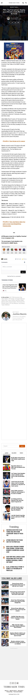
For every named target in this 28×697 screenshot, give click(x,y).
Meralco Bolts (5, 301)
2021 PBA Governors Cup (15, 297)
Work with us (20, 690)
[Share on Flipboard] (15, 22)
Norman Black (12, 301)
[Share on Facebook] (9, 22)
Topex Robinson (5, 304)
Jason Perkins (11, 300)
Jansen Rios (4, 300)
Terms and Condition (17, 691)
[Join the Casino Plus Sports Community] (14, 51)
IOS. (13, 238)
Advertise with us (13, 690)
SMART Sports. (14, 243)
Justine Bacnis (15, 17)
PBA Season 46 (20, 301)
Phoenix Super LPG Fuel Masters (9, 303)
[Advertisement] (14, 381)
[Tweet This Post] (12, 22)
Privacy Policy (9, 691)
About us (7, 690)
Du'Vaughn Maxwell (20, 298)
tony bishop (21, 303)
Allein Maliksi (4, 298)
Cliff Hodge (11, 298)
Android (8, 238)
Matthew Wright (20, 300)
